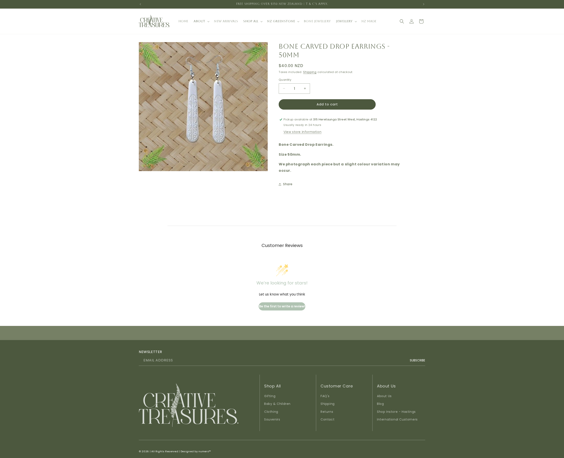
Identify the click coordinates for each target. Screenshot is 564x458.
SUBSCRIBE (417, 360)
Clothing (271, 411)
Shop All (250, 21)
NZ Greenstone (281, 21)
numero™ (205, 451)
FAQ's (325, 396)
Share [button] (288, 184)
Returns (327, 411)
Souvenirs (272, 419)
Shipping (310, 72)
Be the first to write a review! (282, 306)
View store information (302, 132)
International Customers (397, 419)
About (199, 21)
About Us (384, 396)
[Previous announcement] (140, 4)
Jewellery (344, 21)
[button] (201, 21)
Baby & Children (277, 404)
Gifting (269, 396)
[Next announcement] (424, 4)
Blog (380, 404)
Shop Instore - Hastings (396, 411)
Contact (327, 419)
